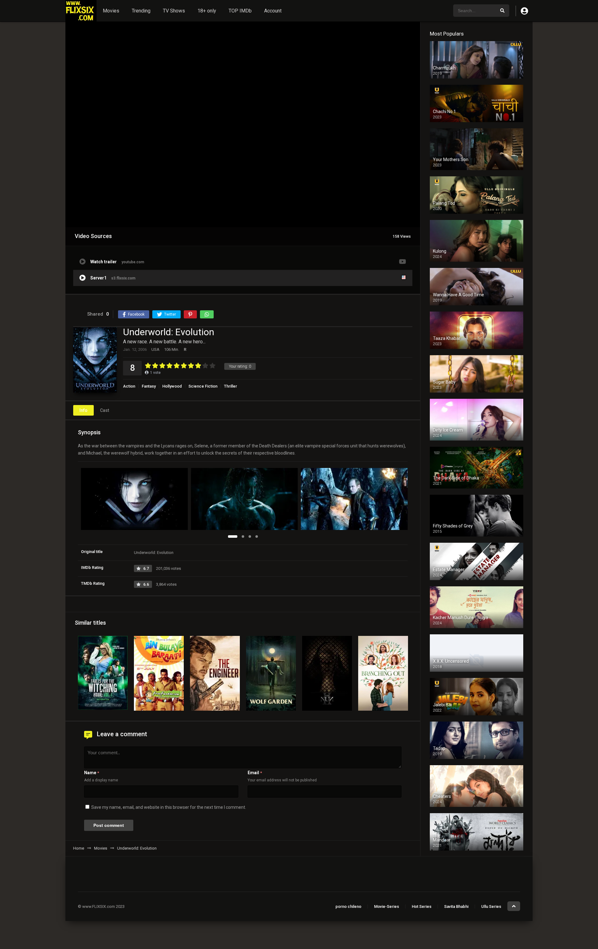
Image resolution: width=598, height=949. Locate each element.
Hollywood (172, 386)
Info (83, 410)
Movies (111, 11)
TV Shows (174, 11)
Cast (104, 410)
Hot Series (421, 906)
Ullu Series (491, 906)
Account (273, 11)
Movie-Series (386, 906)
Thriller (230, 386)
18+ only (206, 11)
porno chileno (348, 906)
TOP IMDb (240, 11)
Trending (141, 11)
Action (129, 386)
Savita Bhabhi (456, 906)
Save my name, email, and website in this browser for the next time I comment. (168, 807)
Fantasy (149, 386)
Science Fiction (202, 386)
